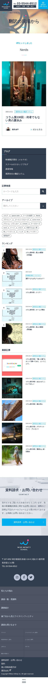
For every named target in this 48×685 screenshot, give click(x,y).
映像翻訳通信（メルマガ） (16, 159)
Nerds (38, 215)
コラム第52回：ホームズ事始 (35, 310)
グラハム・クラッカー (11, 223)
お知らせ (3, 646)
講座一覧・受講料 (8, 599)
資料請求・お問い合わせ (24, 522)
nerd (5, 228)
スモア (5, 215)
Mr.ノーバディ (32, 232)
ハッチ (21, 232)
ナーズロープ (35, 223)
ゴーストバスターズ (22, 220)
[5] (12, 342)
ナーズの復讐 (27, 215)
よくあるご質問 (29, 639)
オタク (20, 228)
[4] (12, 319)
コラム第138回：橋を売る (34, 404)
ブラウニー (7, 220)
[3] (12, 302)
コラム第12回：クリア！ (34, 292)
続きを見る (37, 129)
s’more (25, 223)
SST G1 (27, 646)
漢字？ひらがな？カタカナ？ (35, 278)
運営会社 (5, 670)
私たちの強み (7, 591)
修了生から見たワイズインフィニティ (17, 616)
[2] (12, 285)
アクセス (3, 632)
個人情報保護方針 (8, 667)
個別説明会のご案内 (6, 639)
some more (36, 220)
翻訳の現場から (5, 653)
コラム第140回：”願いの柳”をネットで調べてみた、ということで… (36, 361)
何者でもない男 (31, 228)
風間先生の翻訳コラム (14, 174)
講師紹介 (5, 608)
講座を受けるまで (8, 625)
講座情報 (9, 169)
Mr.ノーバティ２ (9, 232)
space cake (16, 215)
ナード (12, 228)
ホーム (4, 13)
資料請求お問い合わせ (43, 5)
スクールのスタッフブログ (16, 164)
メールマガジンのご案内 (31, 632)
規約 (3, 663)
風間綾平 (6, 236)
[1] (12, 267)
